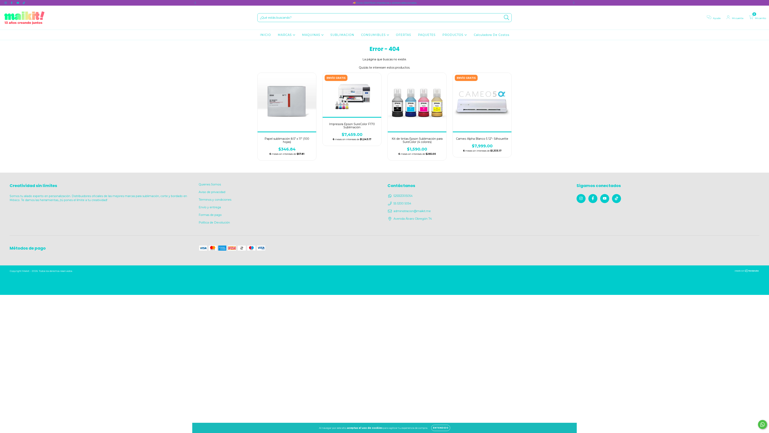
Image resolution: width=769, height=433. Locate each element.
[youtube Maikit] (18, 3)
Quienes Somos (210, 184)
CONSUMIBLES (374, 35)
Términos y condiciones (215, 199)
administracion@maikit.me (412, 211)
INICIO (265, 35)
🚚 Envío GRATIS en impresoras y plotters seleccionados (385, 2)
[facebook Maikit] (12, 3)
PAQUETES (427, 35)
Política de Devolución (214, 222)
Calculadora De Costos (491, 35)
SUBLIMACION (342, 35)
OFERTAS (403, 35)
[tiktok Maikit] (23, 3)
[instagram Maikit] (6, 3)
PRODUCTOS (453, 35)
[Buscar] (506, 17)
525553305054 (403, 196)
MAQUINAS (311, 35)
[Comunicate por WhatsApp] (762, 424)
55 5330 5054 (402, 203)
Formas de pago (210, 215)
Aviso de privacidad (212, 192)
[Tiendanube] (746, 271)
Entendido (440, 428)
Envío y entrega (210, 207)
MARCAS (285, 35)
